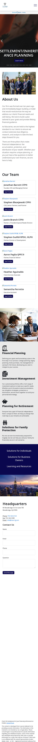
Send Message (8, 573)
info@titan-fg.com (13, 520)
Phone (5, 548)
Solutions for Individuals (19, 450)
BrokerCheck (10, 723)
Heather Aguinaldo (14, 271)
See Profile (8, 192)
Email (4, 539)
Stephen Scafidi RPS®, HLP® (18, 237)
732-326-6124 (12, 516)
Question (6, 558)
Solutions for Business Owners (19, 458)
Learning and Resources (19, 466)
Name (5, 529)
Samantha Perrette (14, 289)
